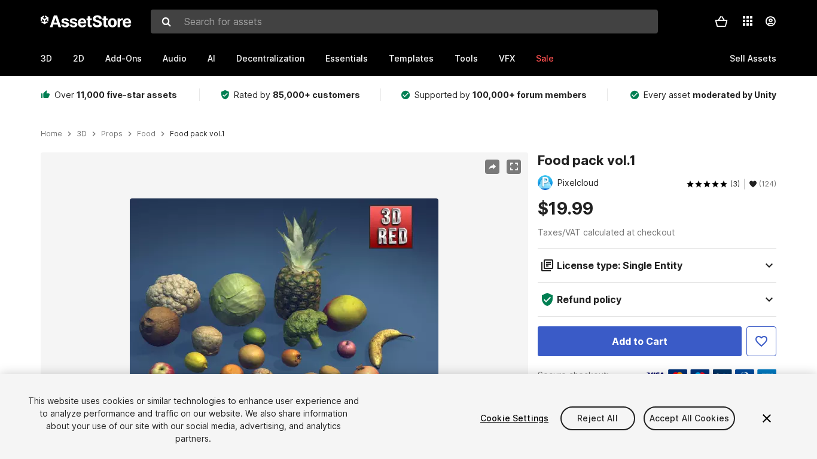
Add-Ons (123, 58)
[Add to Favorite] (761, 341)
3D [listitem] (82, 134)
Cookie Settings (514, 418)
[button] (721, 21)
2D (78, 58)
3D (46, 58)
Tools (466, 58)
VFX (507, 58)
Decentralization (270, 58)
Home (51, 134)
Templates (411, 58)
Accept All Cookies (690, 418)
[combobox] (404, 21)
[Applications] (747, 21)
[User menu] (770, 21)
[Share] (492, 167)
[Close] (767, 418)
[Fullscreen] (514, 167)
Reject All (597, 418)
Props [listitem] (112, 134)
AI (211, 58)
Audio (175, 58)
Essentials (346, 58)
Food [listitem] (146, 134)
